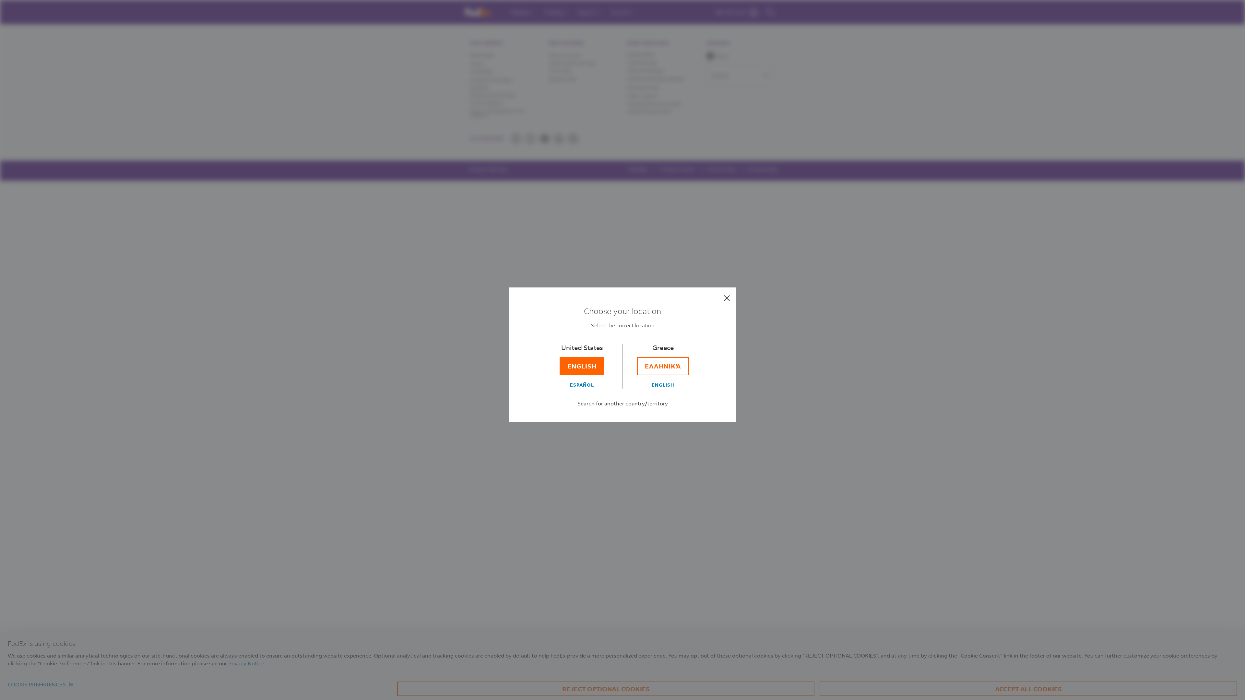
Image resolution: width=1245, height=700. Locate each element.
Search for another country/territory (622, 403)
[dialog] (622, 350)
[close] (727, 298)
